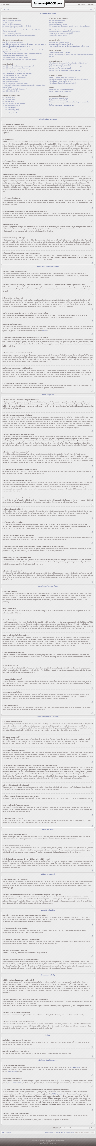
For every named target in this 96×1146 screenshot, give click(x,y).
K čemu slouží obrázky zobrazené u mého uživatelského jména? (22, 53)
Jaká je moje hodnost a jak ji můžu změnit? (15, 57)
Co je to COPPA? (7, 22)
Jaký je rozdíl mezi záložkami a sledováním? (62, 77)
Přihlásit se (90, 4)
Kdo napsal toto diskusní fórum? (58, 98)
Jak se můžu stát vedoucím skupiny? (60, 30)
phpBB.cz (53, 1143)
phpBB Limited (75, 1067)
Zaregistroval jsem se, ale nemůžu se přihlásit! (16, 26)
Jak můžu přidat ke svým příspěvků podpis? (16, 70)
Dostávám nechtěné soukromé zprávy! (61, 44)
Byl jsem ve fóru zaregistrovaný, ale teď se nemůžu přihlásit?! (21, 30)
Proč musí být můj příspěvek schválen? (14, 89)
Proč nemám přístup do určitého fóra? (14, 77)
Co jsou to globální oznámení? (11, 105)
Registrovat (81, 4)
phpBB (44, 331)
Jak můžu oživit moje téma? (10, 91)
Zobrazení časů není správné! (11, 48)
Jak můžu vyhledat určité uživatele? (60, 68)
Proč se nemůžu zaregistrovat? (12, 24)
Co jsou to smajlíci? (8, 101)
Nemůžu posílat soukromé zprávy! (59, 42)
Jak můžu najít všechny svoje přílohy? (60, 91)
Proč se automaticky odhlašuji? (11, 33)
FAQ (3, 4)
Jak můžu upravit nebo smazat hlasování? (15, 75)
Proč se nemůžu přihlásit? (10, 28)
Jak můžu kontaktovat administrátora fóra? (62, 105)
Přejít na (56, 1127)
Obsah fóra (7, 10)
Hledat (8, 4)
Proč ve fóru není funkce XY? (58, 100)
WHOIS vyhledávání (58, 1094)
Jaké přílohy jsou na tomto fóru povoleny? (61, 89)
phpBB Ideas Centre (15, 1083)
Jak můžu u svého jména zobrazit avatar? (15, 55)
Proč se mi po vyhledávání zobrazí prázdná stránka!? (65, 67)
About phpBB (12, 1072)
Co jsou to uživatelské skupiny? (58, 24)
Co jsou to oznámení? (9, 107)
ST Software (51, 1142)
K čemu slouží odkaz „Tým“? (57, 35)
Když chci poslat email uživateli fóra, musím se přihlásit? (19, 59)
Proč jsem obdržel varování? (11, 81)
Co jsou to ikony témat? (9, 113)
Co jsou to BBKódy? (8, 97)
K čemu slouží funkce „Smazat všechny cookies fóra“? (19, 35)
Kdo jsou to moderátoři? (56, 22)
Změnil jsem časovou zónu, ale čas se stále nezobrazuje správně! (22, 50)
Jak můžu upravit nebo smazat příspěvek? (15, 68)
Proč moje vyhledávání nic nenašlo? (60, 65)
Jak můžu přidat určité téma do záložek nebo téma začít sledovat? (69, 79)
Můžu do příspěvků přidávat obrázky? (14, 103)
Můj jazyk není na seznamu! (11, 52)
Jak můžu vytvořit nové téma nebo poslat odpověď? (18, 66)
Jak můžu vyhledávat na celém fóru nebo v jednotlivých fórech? (68, 63)
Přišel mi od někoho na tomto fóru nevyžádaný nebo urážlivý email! (69, 46)
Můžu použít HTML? (8, 99)
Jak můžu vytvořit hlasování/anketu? (13, 72)
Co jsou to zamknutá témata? (11, 111)
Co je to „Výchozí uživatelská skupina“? (61, 33)
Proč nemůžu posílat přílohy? (11, 79)
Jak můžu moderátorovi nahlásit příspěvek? (15, 83)
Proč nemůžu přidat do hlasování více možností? (17, 73)
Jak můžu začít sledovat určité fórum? (60, 81)
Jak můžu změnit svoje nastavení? (13, 42)
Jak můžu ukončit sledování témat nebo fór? (62, 83)
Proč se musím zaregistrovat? (11, 20)
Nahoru (92, 10)
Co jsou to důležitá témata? (10, 109)
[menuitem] (65, 1132)
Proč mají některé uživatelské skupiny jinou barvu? (64, 31)
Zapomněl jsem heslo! (9, 31)
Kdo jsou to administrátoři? (57, 20)
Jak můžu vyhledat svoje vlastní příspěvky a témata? (65, 70)
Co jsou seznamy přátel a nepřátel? (59, 52)
